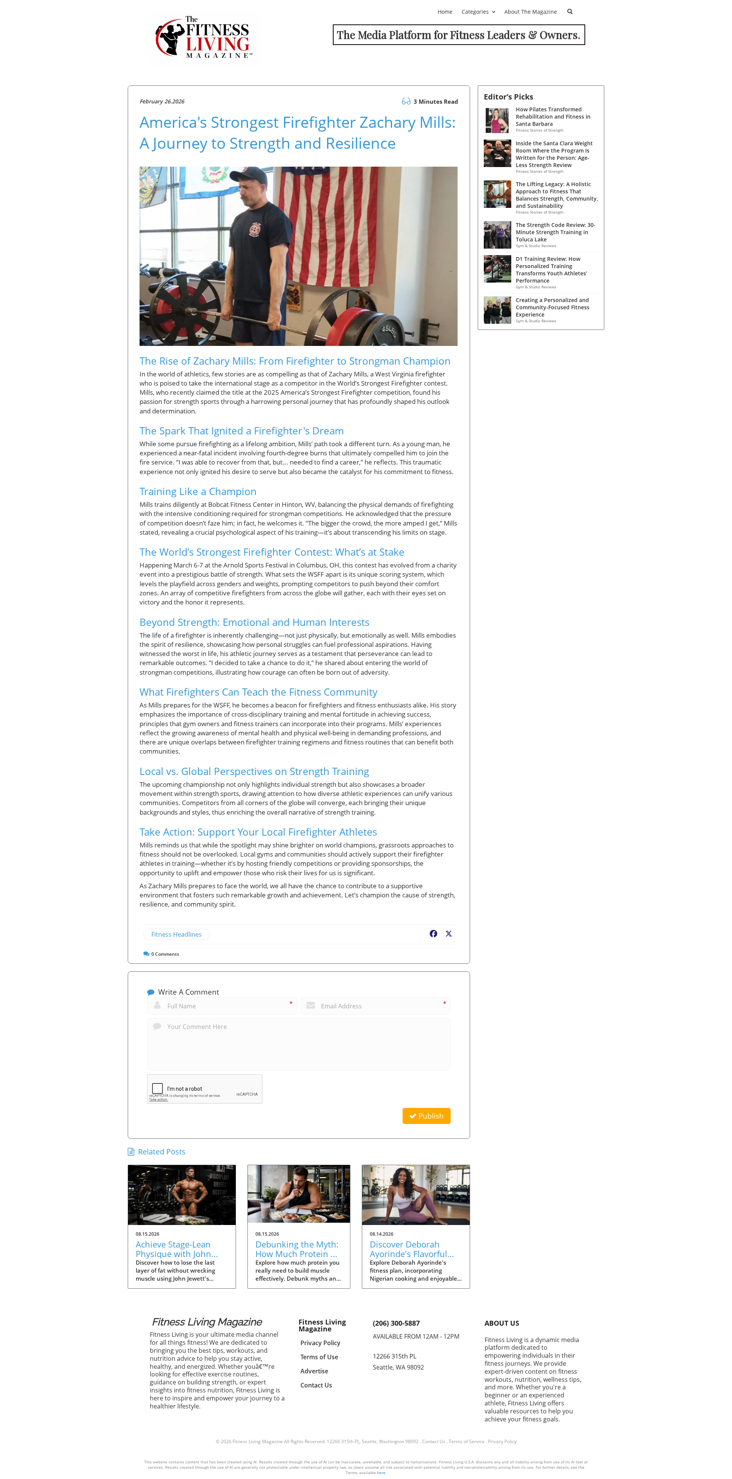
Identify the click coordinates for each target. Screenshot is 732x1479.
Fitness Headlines (176, 934)
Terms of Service (467, 1441)
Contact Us (433, 1441)
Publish (430, 1116)
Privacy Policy (502, 1441)
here (381, 1472)
